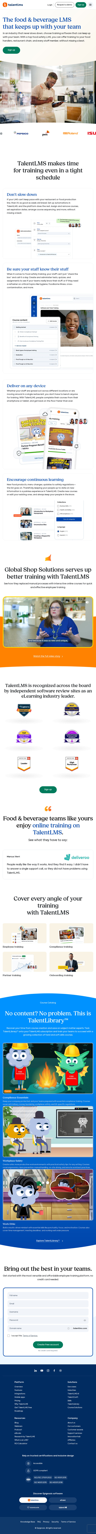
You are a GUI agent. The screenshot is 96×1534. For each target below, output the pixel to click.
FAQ (39, 1522)
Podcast (18, 1430)
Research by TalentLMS (24, 1437)
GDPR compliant (40, 1471)
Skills (70, 1401)
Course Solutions (75, 1407)
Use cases (72, 1387)
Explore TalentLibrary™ (48, 1241)
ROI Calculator (20, 1444)
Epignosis (41, 1528)
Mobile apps (19, 1397)
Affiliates (71, 1440)
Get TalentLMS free (23, 1407)
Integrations (19, 1394)
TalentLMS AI (73, 1394)
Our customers (74, 1426)
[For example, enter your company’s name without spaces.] (68, 1328)
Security (55, 1522)
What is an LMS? (21, 1440)
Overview (18, 1387)
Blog (16, 1423)
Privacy (46, 1522)
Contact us (73, 1444)
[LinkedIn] (35, 1370)
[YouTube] (41, 1370)
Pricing (17, 1401)
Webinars (18, 1426)
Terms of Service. (30, 1336)
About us (71, 1423)
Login (49, 5)
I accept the (16, 1336)
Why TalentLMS (21, 1404)
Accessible (37, 1463)
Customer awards (75, 1430)
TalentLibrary (73, 1404)
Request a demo (64, 5)
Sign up (81, 5)
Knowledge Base (27, 1522)
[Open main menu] (90, 5)
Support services (75, 1433)
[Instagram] (48, 1370)
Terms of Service (68, 1522)
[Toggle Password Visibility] (85, 1320)
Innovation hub (74, 1437)
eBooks (17, 1433)
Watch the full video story (46, 656)
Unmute (87, 602)
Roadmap (18, 1411)
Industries (72, 1390)
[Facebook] (54, 1370)
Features (18, 1390)
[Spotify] (60, 1370)
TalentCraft (73, 1397)
